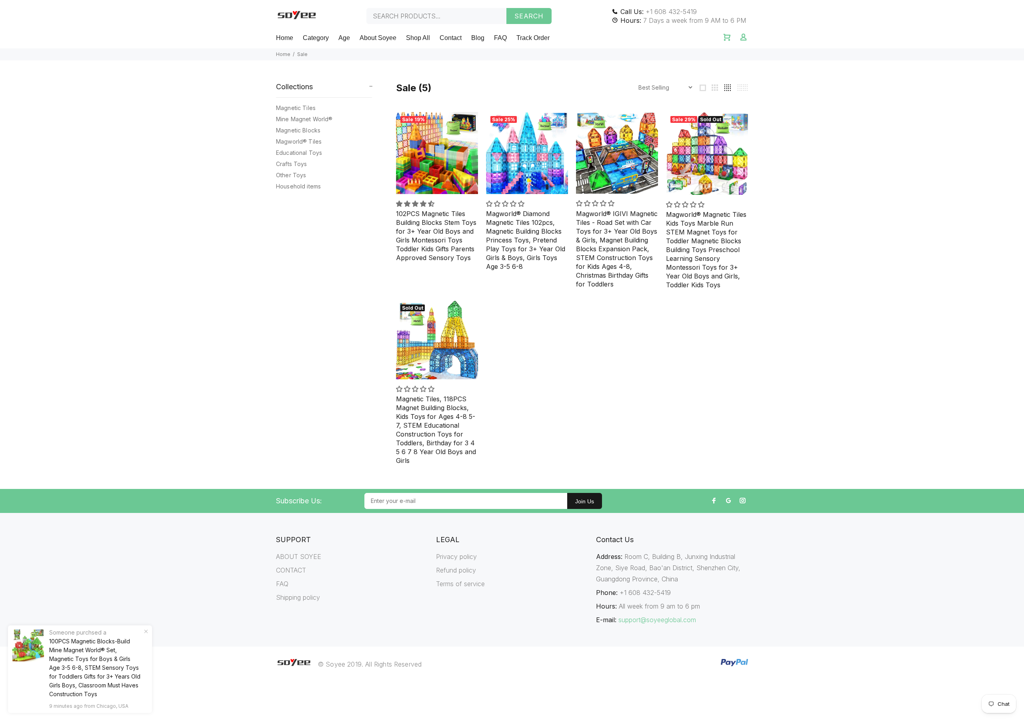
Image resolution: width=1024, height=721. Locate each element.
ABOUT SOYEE (298, 557)
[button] (416, 204)
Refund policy (456, 570)
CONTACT (291, 570)
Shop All (418, 37)
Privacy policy (456, 557)
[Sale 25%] (527, 152)
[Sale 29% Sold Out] (707, 152)
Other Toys (291, 175)
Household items (298, 186)
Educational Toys (299, 152)
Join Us (584, 501)
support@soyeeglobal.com (657, 620)
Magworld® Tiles (299, 141)
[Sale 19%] (437, 152)
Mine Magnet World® (304, 119)
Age (344, 37)
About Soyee (378, 37)
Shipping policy (298, 597)
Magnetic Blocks (298, 130)
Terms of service (460, 584)
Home (284, 37)
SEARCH (529, 16)
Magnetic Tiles (296, 107)
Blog (477, 37)
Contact (451, 37)
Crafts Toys (291, 163)
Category (316, 37)
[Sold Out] (437, 339)
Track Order (533, 37)
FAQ (500, 37)
